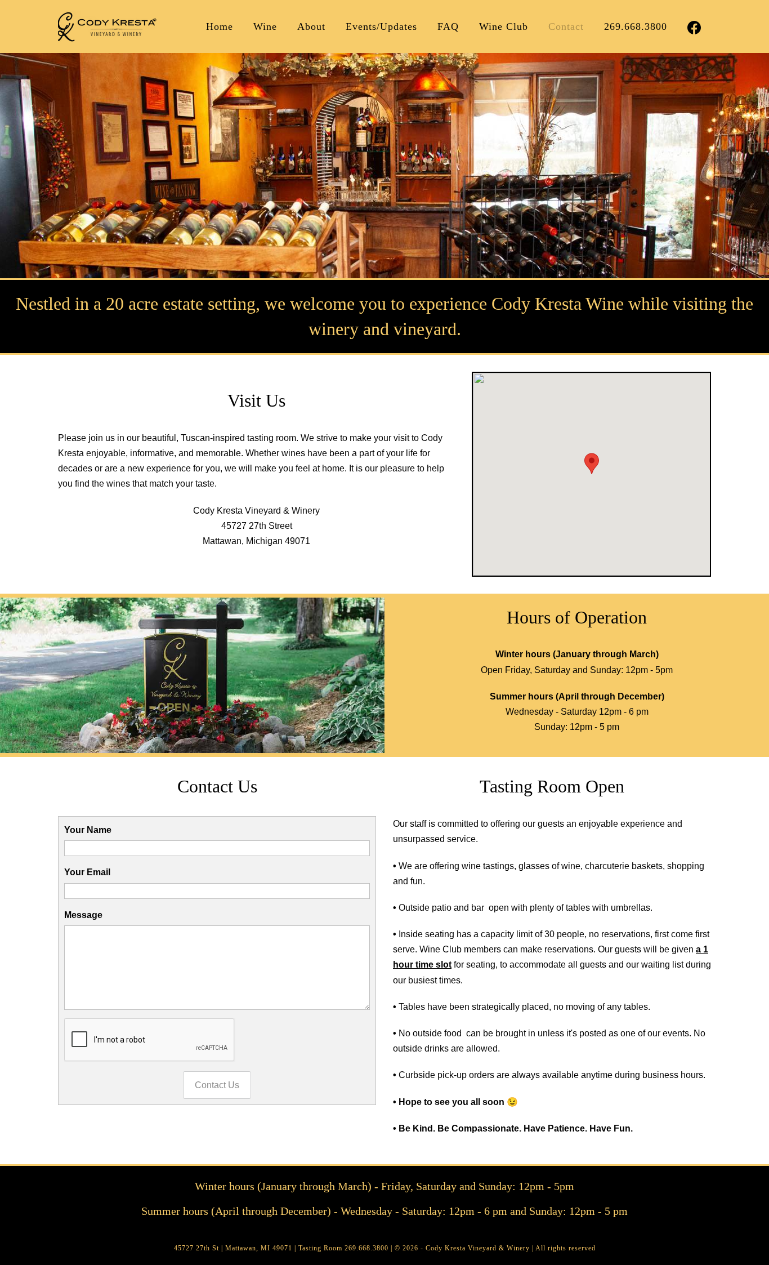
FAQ (448, 26)
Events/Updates (381, 26)
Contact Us (217, 1085)
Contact (566, 26)
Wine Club (503, 26)
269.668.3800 (635, 26)
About (311, 26)
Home (219, 26)
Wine (265, 26)
